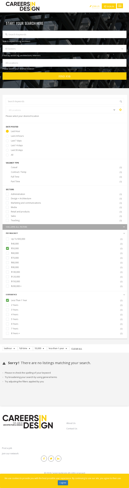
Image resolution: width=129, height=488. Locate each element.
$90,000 (66, 267)
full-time (23, 348)
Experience (11, 294)
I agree (63, 482)
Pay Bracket (12, 233)
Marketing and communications (66, 202)
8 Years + (66, 333)
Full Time (66, 176)
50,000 (38, 348)
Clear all (76, 349)
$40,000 (66, 243)
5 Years (66, 319)
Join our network (10, 453)
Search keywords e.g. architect (16, 41)
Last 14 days (17, 145)
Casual (66, 167)
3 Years (66, 309)
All (12, 154)
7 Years (66, 328)
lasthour (8, 348)
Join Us (95, 6)
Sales (66, 216)
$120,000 (66, 276)
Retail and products (66, 211)
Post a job (7, 448)
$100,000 (66, 272)
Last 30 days (17, 150)
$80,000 (66, 262)
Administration (66, 194)
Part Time (66, 181)
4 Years (66, 314)
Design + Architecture (66, 198)
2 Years (66, 305)
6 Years (66, 324)
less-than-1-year (56, 348)
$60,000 (66, 253)
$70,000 (66, 257)
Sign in (110, 6)
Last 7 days (16, 140)
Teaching (66, 220)
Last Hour (15, 131)
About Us (71, 423)
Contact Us (71, 428)
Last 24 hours (17, 136)
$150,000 (66, 281)
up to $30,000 (66, 239)
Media (66, 207)
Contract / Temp (66, 172)
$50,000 (66, 248)
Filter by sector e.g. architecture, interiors (21, 55)
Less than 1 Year (66, 300)
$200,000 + (66, 286)
